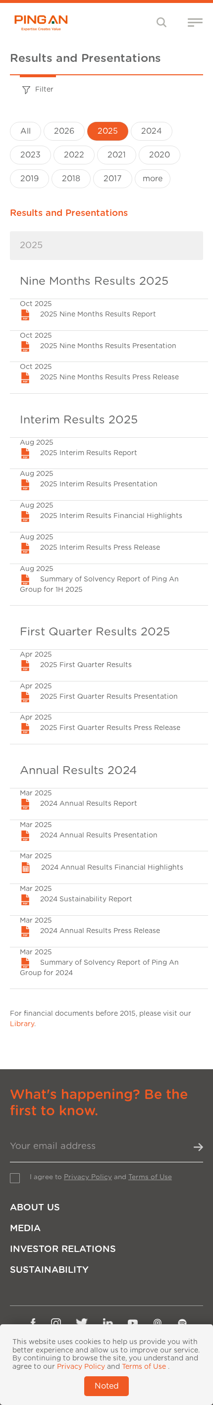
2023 (30, 155)
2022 (74, 155)
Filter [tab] (44, 89)
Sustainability (49, 1270)
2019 (29, 179)
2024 (151, 131)
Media (25, 1228)
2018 (71, 179)
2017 (113, 179)
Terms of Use (150, 1177)
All (25, 131)
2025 (108, 131)
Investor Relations (63, 1249)
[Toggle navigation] (161, 22)
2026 (64, 131)
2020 (159, 155)
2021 (116, 155)
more (152, 179)
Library (22, 1024)
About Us (35, 1207)
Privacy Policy (88, 1177)
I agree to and (101, 1177)
